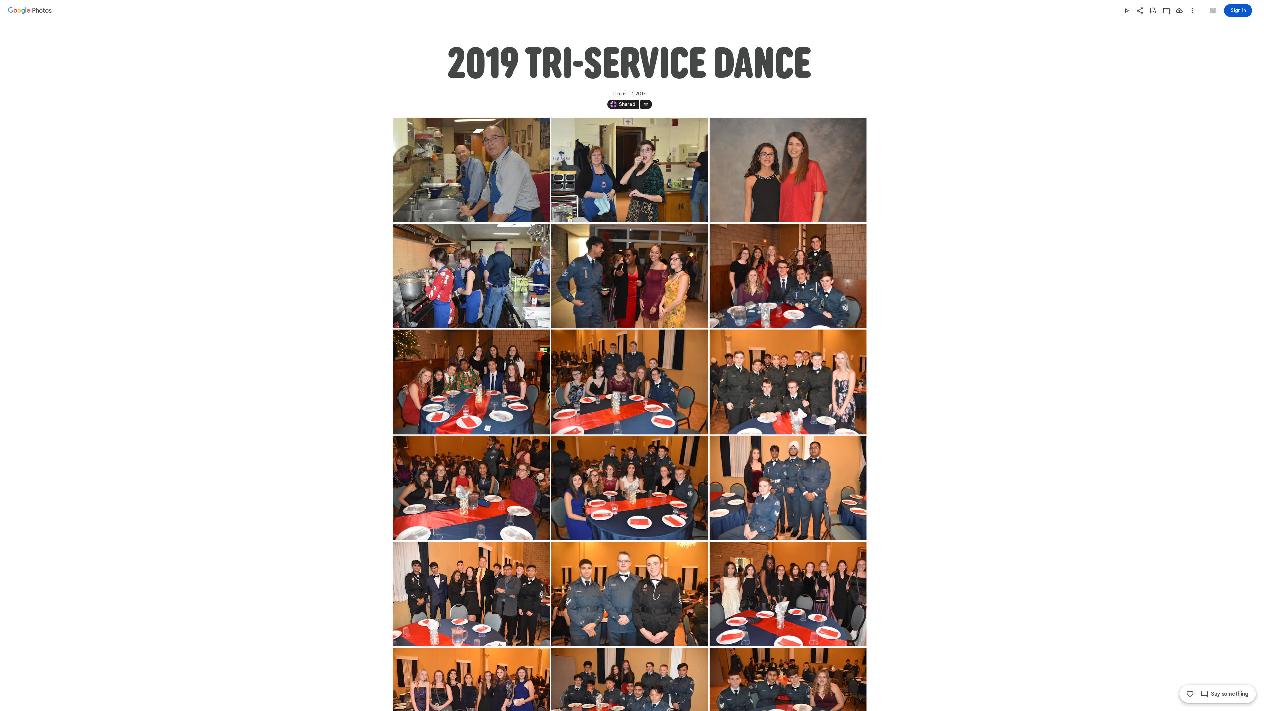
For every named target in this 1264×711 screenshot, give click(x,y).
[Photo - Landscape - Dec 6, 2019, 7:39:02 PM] (471, 594)
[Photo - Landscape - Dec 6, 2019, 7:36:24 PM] (629, 381)
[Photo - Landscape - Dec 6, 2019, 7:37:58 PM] (629, 488)
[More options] (1192, 10)
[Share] (1139, 10)
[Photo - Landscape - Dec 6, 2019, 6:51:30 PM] (471, 170)
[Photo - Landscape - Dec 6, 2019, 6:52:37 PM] (629, 170)
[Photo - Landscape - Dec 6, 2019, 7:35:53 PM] (471, 381)
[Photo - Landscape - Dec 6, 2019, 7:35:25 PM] (787, 276)
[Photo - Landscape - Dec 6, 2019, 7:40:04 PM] (787, 594)
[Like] (1190, 693)
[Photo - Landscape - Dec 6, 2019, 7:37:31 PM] (471, 488)
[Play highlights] (1127, 10)
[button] (1213, 10)
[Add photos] (1153, 10)
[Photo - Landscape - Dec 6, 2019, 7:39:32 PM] (629, 594)
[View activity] (1166, 10)
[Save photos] (1179, 10)
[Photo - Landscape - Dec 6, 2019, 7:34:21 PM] (471, 276)
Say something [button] (1229, 694)
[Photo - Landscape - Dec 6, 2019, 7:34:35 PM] (629, 276)
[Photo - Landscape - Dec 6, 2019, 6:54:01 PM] (787, 170)
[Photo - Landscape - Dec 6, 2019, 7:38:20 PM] (787, 488)
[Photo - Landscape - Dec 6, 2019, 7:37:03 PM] (787, 381)
